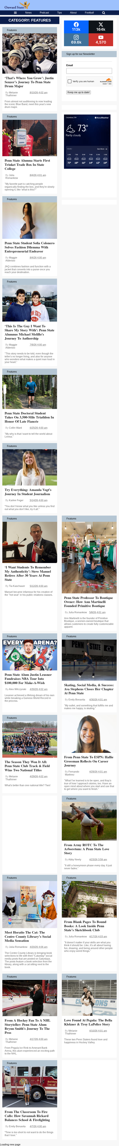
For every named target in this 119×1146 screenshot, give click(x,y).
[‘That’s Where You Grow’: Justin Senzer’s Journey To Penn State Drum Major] (29, 53)
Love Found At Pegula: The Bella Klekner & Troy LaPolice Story (88, 1022)
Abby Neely (74, 859)
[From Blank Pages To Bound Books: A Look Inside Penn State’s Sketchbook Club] (89, 899)
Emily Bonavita (76, 699)
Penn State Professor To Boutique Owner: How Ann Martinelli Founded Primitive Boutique (88, 601)
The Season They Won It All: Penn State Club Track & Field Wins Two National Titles (27, 766)
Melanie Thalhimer (11, 94)
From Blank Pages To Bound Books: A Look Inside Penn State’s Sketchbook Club (85, 925)
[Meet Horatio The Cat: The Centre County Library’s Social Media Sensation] (29, 905)
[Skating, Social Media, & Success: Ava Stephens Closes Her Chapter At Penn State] (89, 660)
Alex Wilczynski (17, 689)
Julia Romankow (11, 176)
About (73, 12)
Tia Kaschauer (17, 586)
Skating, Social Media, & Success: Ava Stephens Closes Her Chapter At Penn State (89, 689)
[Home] (17, 8)
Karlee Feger (16, 500)
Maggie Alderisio (11, 259)
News (28, 12)
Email (69, 65)
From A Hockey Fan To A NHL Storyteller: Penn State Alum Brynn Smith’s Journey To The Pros (28, 1026)
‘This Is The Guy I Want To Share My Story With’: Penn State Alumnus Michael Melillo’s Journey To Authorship (29, 332)
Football (89, 12)
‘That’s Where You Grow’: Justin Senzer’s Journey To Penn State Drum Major (29, 82)
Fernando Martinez (72, 773)
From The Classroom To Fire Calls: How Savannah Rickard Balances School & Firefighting (27, 1115)
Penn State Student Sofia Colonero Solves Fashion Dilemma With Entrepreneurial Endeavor (30, 247)
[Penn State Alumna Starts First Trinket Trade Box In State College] (29, 138)
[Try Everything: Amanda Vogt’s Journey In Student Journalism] (29, 467)
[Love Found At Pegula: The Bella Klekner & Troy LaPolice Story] (89, 998)
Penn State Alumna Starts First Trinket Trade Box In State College (27, 164)
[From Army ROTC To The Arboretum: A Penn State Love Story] (89, 821)
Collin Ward (15, 427)
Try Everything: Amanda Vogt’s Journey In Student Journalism (28, 491)
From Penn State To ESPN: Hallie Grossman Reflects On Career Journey (88, 761)
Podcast (44, 12)
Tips (59, 12)
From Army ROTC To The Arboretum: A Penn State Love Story (86, 849)
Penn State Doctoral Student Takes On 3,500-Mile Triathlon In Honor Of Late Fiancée (29, 417)
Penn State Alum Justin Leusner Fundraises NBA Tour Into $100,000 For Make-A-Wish (28, 678)
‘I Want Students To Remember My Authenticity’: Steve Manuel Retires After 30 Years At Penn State (28, 573)
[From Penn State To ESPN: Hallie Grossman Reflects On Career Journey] (89, 734)
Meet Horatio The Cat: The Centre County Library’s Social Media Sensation (28, 936)
